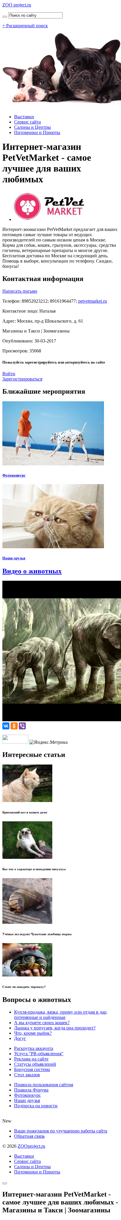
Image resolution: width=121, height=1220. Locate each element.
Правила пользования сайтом (43, 1084)
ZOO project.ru (16, 4)
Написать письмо (19, 291)
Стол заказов (27, 1074)
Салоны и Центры (32, 127)
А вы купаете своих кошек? (42, 1022)
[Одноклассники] (14, 725)
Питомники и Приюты (37, 132)
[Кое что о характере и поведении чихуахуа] (27, 857)
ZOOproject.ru (31, 1146)
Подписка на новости (36, 1105)
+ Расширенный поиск (25, 25)
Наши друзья (13, 558)
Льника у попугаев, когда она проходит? (54, 1027)
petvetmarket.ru (92, 301)
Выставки (24, 116)
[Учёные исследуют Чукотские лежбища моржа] (27, 922)
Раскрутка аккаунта (33, 1048)
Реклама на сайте (31, 1058)
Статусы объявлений (35, 1064)
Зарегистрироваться (22, 378)
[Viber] (22, 725)
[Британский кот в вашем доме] (27, 800)
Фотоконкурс (14, 475)
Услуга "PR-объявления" (38, 1053)
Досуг (20, 1038)
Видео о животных (32, 571)
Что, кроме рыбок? (33, 1033)
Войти (8, 373)
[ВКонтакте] (5, 725)
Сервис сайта (27, 121)
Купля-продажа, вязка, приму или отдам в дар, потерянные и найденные (60, 1015)
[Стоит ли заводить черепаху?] (27, 974)
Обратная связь (29, 1136)
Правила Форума (31, 1089)
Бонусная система (32, 1069)
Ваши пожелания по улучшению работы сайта (60, 1130)
